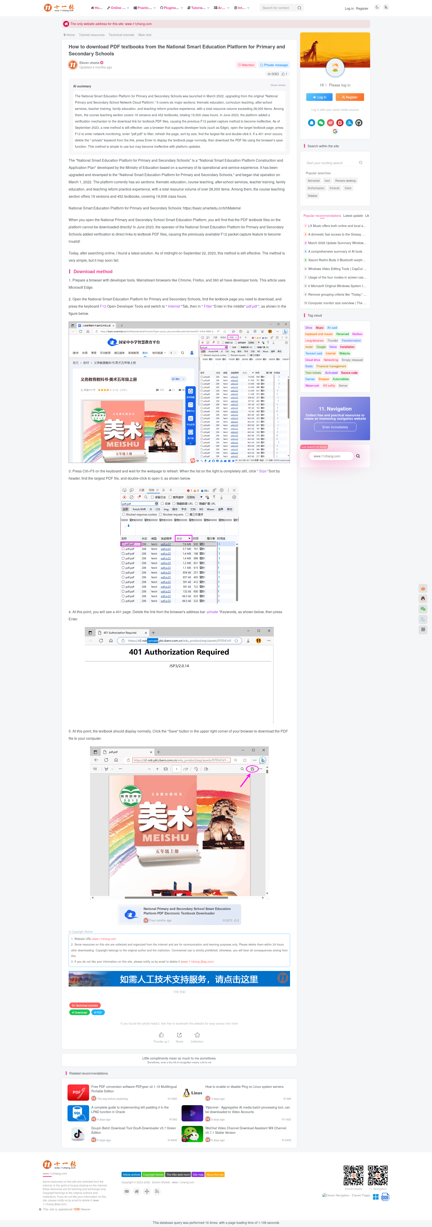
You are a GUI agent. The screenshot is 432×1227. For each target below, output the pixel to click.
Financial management (331, 366)
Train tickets (313, 372)
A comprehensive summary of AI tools (335, 251)
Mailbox (357, 334)
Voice (333, 347)
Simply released (352, 360)
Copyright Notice (153, 1193)
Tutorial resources (92, 34)
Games (310, 379)
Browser (324, 379)
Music (320, 327)
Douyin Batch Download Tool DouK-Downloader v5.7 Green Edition (133, 1130)
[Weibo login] (330, 122)
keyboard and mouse (319, 334)
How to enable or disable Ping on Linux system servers (244, 1086)
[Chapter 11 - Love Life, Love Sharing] (60, 1183)
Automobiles (341, 379)
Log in (349, 8)
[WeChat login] (321, 122)
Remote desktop (345, 181)
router (309, 347)
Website (344, 353)
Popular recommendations (322, 215)
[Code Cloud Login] (340, 122)
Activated (314, 181)
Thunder (332, 340)
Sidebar (312, 196)
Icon (327, 181)
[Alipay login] (349, 122)
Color (348, 188)
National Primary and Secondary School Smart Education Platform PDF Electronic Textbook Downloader (187, 910)
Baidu (309, 366)
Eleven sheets (89, 62)
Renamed (342, 334)
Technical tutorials (121, 34)
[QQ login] (311, 122)
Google (321, 347)
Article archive (131, 1193)
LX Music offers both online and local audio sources (344, 225)
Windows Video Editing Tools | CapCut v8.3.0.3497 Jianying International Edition (365, 268)
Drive (308, 327)
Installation (347, 347)
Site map (198, 1193)
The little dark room (178, 1193)
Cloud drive (312, 360)
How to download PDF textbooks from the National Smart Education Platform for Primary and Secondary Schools (177, 50)
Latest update (353, 215)
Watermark (312, 385)
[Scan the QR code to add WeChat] (423, 609)
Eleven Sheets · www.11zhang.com (173, 1200)
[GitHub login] (358, 122)
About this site (215, 1193)
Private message (276, 65)
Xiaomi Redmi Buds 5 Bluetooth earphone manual (343, 260)
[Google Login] (335, 131)
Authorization (316, 188)
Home (70, 34)
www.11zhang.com (104, 939)
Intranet (335, 188)
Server (343, 385)
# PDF (98, 1012)
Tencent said (313, 353)
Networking (331, 360)
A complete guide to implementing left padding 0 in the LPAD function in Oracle (130, 1109)
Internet (331, 353)
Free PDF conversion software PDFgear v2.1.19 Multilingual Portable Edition (134, 1088)
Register (362, 8)
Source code (349, 372)
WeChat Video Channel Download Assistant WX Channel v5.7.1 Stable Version (245, 1130)
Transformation (351, 340)
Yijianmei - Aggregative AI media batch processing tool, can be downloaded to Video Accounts (247, 1109)
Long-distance (314, 340)
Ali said (332, 327)
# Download (79, 1012)
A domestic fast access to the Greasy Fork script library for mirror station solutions (366, 234)
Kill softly (329, 385)
